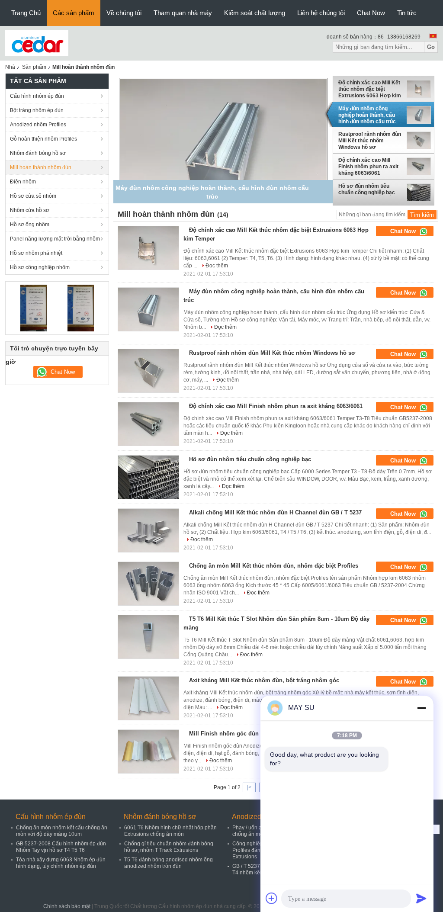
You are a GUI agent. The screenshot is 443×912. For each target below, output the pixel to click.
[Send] (421, 898)
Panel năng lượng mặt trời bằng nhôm (55, 239)
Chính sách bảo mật (66, 906)
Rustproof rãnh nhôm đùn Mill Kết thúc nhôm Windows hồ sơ (369, 140)
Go (431, 47)
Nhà (10, 67)
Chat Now (371, 13)
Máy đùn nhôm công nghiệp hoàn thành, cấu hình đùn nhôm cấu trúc (367, 115)
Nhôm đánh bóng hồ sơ (38, 153)
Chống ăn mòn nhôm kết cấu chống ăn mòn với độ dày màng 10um (61, 831)
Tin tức (407, 12)
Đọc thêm (216, 266)
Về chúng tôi (123, 12)
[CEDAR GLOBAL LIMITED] (36, 43)
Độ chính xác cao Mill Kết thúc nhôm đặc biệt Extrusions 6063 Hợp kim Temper (369, 89)
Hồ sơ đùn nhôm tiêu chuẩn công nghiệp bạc (366, 189)
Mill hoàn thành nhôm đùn (40, 167)
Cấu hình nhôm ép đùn (37, 96)
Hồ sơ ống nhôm (29, 225)
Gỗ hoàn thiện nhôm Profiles (43, 139)
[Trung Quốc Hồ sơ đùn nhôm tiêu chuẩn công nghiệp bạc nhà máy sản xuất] (148, 477)
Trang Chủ (26, 12)
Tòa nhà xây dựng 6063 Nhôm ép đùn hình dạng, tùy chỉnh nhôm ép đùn (61, 863)
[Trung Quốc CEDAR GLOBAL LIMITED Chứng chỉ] (33, 308)
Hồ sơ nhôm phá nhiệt (36, 253)
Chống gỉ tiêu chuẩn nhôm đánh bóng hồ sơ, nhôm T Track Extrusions (168, 847)
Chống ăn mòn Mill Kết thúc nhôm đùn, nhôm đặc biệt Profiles (273, 565)
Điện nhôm (23, 182)
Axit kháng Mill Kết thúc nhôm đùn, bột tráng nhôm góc (264, 680)
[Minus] (421, 708)
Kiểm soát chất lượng (254, 12)
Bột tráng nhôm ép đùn (37, 110)
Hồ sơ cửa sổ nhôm (33, 196)
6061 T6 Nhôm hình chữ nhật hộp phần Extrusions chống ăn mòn (170, 831)
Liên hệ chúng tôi (321, 12)
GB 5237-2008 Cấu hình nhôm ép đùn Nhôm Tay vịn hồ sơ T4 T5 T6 (61, 847)
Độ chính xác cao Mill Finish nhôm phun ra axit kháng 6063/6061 (368, 166)
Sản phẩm (34, 67)
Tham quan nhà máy (183, 12)
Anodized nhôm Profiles (38, 125)
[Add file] (272, 898)
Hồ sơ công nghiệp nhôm (40, 267)
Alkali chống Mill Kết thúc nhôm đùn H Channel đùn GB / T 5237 (275, 512)
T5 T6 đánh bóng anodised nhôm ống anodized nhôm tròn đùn (168, 863)
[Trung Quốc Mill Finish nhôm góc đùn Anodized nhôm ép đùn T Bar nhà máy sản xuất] (148, 751)
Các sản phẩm (73, 12)
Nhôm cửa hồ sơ (29, 210)
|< (249, 787)
